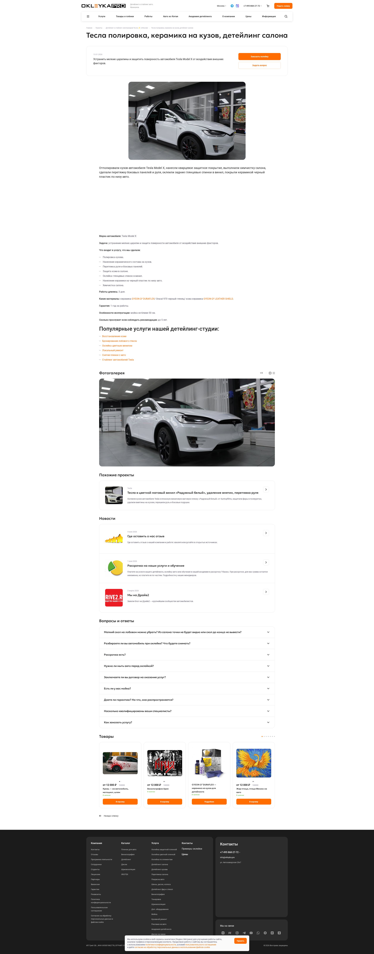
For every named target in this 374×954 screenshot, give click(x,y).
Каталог (125, 843)
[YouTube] (251, 933)
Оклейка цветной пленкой (163, 854)
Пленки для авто (128, 849)
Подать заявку (283, 6)
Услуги (155, 843)
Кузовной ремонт (159, 919)
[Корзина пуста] (268, 6)
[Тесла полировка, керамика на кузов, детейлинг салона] (187, 120)
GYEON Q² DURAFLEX (143, 298)
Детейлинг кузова (159, 869)
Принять (240, 941)
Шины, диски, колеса (161, 884)
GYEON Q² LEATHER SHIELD (218, 298)
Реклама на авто (158, 924)
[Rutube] (230, 933)
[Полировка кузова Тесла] (187, 422)
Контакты (95, 849)
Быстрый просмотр (120, 773)
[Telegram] (244, 933)
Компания (96, 843)
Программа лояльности (101, 859)
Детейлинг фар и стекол (162, 889)
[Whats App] (258, 933)
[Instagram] (237, 933)
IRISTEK (124, 874)
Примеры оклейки (192, 848)
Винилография (127, 854)
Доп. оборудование (160, 909)
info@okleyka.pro (227, 857)
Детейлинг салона (159, 864)
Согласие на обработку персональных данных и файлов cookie (102, 919)
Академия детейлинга (161, 929)
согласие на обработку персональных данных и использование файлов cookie (172, 947)
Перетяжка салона (159, 874)
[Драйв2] (279, 933)
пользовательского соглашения (200, 944)
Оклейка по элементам (162, 859)
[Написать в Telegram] (232, 5)
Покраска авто (157, 879)
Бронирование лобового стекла (119, 341)
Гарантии (95, 889)
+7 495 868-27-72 (252, 6)
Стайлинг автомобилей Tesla (118, 359)
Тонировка (156, 899)
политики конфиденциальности (160, 944)
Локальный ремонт (112, 350)
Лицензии (95, 874)
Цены (185, 854)
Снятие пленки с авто (114, 355)
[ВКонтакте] (223, 933)
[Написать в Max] (237, 5)
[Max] (272, 933)
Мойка (154, 914)
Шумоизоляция (128, 869)
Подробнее (209, 802)
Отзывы (94, 854)
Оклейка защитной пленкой (164, 849)
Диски (124, 864)
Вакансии (95, 884)
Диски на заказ (158, 934)
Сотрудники (96, 864)
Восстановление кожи (114, 336)
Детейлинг (126, 859)
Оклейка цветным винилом (117, 345)
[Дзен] (265, 933)
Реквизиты (96, 894)
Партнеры (95, 879)
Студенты (95, 869)
